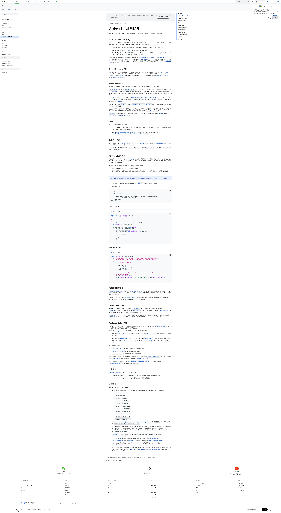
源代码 (23, 490)
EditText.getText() (126, 143)
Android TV (110, 492)
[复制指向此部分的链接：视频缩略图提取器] (124, 288)
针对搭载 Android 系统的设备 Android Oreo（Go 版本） (153, 57)
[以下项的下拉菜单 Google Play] (52, 2)
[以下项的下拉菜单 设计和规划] (32, 2)
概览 (3, 9)
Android (23, 483)
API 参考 (196, 487)
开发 (37, 1)
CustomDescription (151, 110)
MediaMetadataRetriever (117, 291)
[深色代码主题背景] (169, 190)
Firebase (53, 503)
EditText (167, 148)
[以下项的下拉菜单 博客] (61, 2)
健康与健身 (67, 487)
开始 (275, 17)
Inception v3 (167, 75)
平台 (3, 6)
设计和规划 (27, 1)
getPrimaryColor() (118, 348)
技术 (15, 9)
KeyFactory (118, 438)
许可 (29, 509)
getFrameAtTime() (130, 297)
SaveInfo (123, 104)
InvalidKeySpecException (155, 440)
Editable (141, 143)
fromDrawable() (148, 341)
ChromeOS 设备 (111, 487)
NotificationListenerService (121, 134)
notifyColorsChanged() (153, 356)
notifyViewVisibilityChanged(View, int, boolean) (144, 98)
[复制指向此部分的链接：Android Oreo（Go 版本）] (132, 40)
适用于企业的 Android (26, 485)
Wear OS (110, 485)
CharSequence (159, 143)
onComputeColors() (115, 358)
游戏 (66, 483)
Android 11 (153, 497)
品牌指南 (34, 509)
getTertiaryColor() (118, 353)
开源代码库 (121, 75)
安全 (22, 487)
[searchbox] (10, 14)
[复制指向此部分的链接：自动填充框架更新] (124, 84)
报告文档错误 (241, 485)
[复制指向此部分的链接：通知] (114, 122)
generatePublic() (118, 440)
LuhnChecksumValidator (115, 115)
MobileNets (159, 75)
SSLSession (116, 434)
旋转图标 (115, 91)
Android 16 (153, 485)
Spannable (150, 148)
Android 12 (153, 494)
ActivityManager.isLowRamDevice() (126, 132)
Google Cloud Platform (63, 503)
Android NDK (198, 492)
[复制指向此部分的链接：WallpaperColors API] (128, 323)
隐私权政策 (67, 492)
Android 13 (153, 492)
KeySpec (130, 440)
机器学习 (67, 485)
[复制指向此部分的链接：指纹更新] (117, 369)
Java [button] (119, 211)
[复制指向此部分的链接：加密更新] (117, 384)
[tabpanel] (140, 228)
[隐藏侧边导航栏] (17, 510)
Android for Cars (112, 490)
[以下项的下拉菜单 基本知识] (21, 2)
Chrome (46, 503)
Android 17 (153, 483)
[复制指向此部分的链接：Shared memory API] (127, 306)
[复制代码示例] (171, 190)
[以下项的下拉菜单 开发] (40, 2)
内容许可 (120, 457)
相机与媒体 (67, 490)
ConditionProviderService (139, 134)
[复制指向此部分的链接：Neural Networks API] (128, 69)
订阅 (264, 509)
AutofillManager (118, 98)
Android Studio (271, 1)
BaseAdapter (113, 89)
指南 (126, 57)
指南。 (144, 54)
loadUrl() (161, 178)
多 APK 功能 (144, 59)
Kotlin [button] (112, 211)
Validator (149, 104)
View (119, 101)
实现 (130, 159)
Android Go (112, 43)
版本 (9, 9)
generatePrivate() (155, 438)
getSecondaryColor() (119, 351)
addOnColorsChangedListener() (140, 361)
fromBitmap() (148, 338)
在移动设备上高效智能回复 (118, 77)
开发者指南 (197, 485)
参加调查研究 (241, 490)
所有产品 (74, 503)
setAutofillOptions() (130, 89)
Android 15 (153, 487)
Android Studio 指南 (199, 483)
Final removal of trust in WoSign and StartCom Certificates (145, 449)
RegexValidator (128, 115)
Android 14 (153, 490)
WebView (147, 159)
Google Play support (242, 487)
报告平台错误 (241, 483)
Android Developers (113, 23)
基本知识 (17, 1)
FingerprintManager (115, 372)
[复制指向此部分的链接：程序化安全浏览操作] (126, 156)
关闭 (268, 17)
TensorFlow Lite (163, 72)
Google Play (47, 1)
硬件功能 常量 (126, 50)
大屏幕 (109, 483)
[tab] (112, 211)
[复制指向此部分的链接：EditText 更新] (121, 140)
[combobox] (242, 1)
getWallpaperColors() (116, 363)
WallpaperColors (161, 326)
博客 (58, 1)
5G (65, 494)
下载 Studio (197, 490)
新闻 (22, 492)
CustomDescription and (138, 104)
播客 (22, 497)
